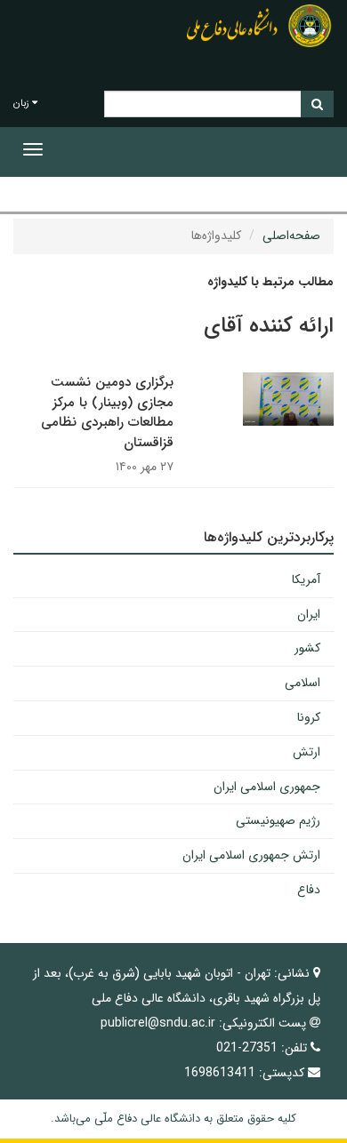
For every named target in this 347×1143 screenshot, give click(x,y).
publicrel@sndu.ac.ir (158, 1023)
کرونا (308, 717)
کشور (307, 648)
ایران (308, 614)
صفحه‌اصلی (291, 235)
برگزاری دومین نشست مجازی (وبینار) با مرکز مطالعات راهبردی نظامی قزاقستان (107, 412)
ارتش (306, 752)
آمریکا (306, 579)
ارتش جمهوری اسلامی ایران (251, 855)
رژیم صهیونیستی (278, 820)
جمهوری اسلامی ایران (267, 786)
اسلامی (302, 682)
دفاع (308, 889)
